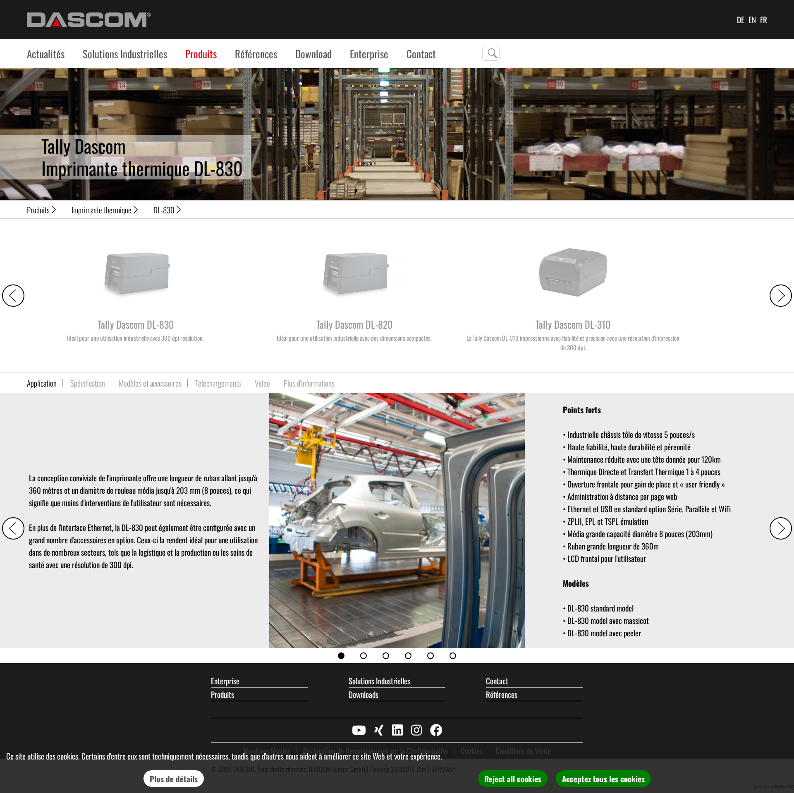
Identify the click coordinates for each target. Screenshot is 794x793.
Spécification (87, 383)
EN (752, 19)
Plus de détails (174, 778)
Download (313, 53)
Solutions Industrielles (125, 53)
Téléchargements (218, 383)
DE (740, 19)
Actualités (46, 53)
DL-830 (164, 209)
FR (763, 19)
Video (262, 383)
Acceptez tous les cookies (603, 778)
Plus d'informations (309, 383)
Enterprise (369, 53)
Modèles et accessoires (150, 383)
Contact (497, 680)
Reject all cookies (512, 778)
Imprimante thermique (102, 209)
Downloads (363, 694)
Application (42, 383)
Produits (201, 53)
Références (256, 53)
